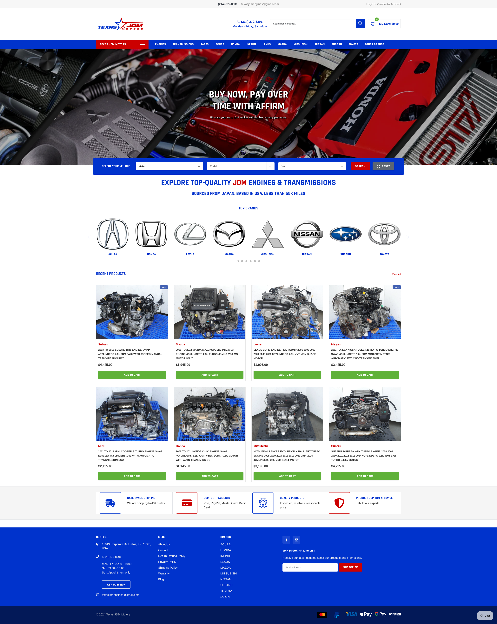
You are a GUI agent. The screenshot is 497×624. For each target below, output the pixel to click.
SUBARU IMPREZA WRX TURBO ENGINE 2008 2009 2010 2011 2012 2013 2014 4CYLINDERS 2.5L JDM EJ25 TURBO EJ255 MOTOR (363, 455)
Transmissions (183, 44)
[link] (112, 234)
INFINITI (251, 44)
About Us (164, 544)
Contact (163, 550)
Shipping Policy (168, 567)
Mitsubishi (261, 445)
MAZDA (282, 44)
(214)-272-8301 (251, 21)
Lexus (258, 344)
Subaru (103, 344)
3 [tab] (246, 261)
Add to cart (132, 375)
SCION (225, 596)
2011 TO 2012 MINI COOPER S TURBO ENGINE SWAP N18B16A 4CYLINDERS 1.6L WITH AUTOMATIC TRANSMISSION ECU (130, 455)
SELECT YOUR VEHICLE (116, 166)
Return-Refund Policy (171, 556)
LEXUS (267, 44)
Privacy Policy (167, 561)
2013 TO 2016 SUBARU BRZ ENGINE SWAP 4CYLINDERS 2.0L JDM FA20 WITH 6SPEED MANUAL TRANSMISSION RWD (130, 354)
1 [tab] (238, 261)
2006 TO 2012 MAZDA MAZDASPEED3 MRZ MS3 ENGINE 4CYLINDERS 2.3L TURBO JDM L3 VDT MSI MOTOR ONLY (207, 354)
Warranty (164, 573)
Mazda (180, 344)
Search (360, 166)
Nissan (336, 344)
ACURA (219, 44)
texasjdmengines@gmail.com (260, 4)
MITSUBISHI (301, 44)
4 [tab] (251, 261)
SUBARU (336, 44)
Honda (180, 445)
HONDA (235, 44)
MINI (101, 445)
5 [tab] (255, 261)
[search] (360, 23)
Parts (205, 44)
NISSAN (320, 44)
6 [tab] (259, 261)
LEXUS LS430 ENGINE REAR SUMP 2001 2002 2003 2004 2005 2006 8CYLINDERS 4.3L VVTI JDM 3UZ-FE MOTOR (285, 354)
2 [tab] (242, 261)
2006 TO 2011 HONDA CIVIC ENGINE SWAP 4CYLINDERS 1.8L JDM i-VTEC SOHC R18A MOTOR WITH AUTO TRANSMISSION (207, 455)
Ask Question (116, 585)
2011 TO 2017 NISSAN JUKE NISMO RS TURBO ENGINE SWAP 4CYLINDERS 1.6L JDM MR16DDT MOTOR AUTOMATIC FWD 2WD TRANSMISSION (364, 354)
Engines (160, 44)
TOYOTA (353, 44)
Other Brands (374, 44)
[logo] (120, 24)
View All (396, 274)
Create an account (389, 4)
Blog (161, 579)
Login (369, 4)
